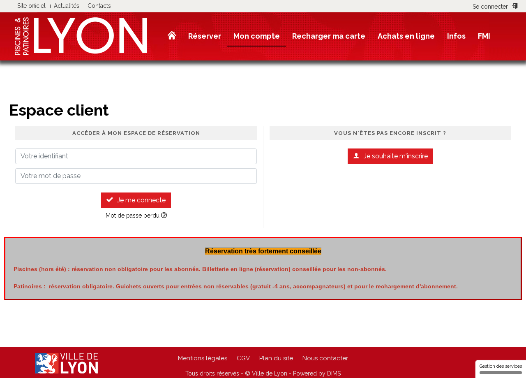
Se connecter (490, 6)
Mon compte (256, 36)
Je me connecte (141, 200)
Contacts (99, 5)
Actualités (66, 5)
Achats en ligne (406, 36)
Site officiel (31, 5)
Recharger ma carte (328, 36)
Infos (456, 36)
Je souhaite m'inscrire (396, 156)
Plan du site (276, 358)
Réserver (204, 36)
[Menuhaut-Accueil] (171, 35)
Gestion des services (501, 366)
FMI (484, 36)
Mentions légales (202, 358)
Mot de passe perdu (133, 215)
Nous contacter (325, 358)
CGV (243, 358)
